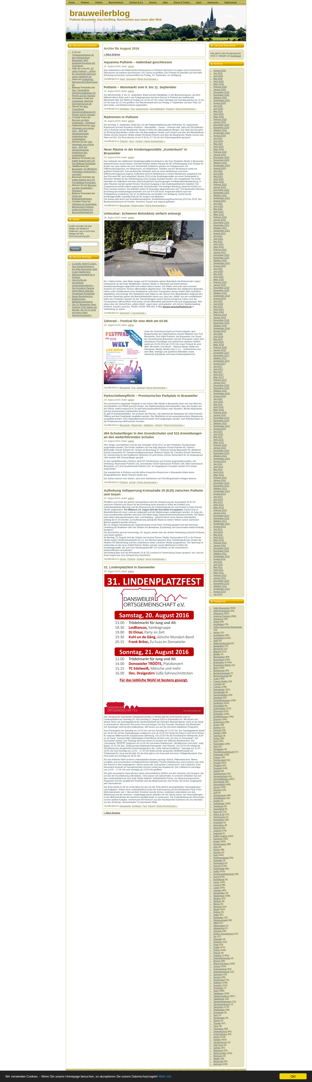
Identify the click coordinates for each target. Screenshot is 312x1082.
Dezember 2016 (221, 385)
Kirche (216, 849)
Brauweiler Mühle (222, 665)
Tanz (215, 1015)
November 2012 (221, 518)
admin (131, 66)
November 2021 (221, 225)
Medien (217, 898)
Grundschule (219, 795)
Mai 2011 (217, 567)
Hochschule (219, 817)
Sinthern (217, 982)
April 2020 (218, 277)
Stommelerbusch (221, 1004)
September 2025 (221, 100)
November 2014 (221, 453)
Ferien (216, 738)
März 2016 (218, 410)
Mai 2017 (218, 372)
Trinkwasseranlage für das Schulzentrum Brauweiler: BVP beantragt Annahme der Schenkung (83, 60)
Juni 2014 (218, 467)
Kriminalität (218, 868)
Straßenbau (219, 1010)
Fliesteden (218, 749)
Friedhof (217, 765)
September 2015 (221, 426)
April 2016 (218, 407)
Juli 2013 (217, 496)
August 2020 (219, 266)
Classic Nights (220, 681)
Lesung (217, 885)
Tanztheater (219, 1018)
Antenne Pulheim (221, 616)
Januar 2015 (219, 448)
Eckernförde (219, 708)
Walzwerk (218, 1050)
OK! (293, 1076)
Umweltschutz (220, 1031)
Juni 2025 (218, 108)
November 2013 (221, 486)
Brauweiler (125, 205)
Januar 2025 (219, 122)
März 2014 (218, 475)
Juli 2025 (217, 106)
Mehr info (165, 1076)
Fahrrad (217, 730)
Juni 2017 (218, 369)
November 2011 (221, 551)
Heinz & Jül (219, 814)
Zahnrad (140, 387)
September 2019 (221, 296)
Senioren (217, 974)
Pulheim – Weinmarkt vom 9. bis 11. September (140, 87)
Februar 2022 (220, 217)
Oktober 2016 (220, 391)
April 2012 (218, 537)
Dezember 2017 (221, 353)
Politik (216, 947)
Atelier (216, 632)
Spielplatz (218, 988)
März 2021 (218, 247)
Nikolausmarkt (220, 920)
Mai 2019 (218, 306)
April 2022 (218, 211)
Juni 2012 (218, 532)
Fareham (217, 735)
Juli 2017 (217, 366)
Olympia (217, 931)
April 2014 (218, 472)
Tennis (216, 1020)
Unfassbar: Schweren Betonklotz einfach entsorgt (142, 213)
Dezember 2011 (221, 548)
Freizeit (151, 806)
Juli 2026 (217, 73)
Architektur (218, 624)
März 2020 (218, 279)
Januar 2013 (219, 513)
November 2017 (221, 355)
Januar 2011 (219, 578)
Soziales (217, 985)
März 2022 (218, 214)
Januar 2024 (219, 154)
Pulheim (170, 109)
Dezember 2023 (221, 157)
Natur (216, 915)
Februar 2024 (220, 152)
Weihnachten (219, 1053)
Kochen (217, 852)
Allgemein (218, 613)
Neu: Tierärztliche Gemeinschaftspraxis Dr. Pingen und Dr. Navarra (84, 93)
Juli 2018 (217, 334)
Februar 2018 (220, 347)
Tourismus (218, 1029)
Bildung (217, 651)
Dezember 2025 (221, 92)
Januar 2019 (219, 317)
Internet (217, 828)
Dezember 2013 (221, 483)
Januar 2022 (219, 220)
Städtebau (148, 425)
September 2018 (221, 328)
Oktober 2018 (220, 325)
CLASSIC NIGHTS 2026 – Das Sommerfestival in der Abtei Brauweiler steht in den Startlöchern (85, 268)
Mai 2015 (218, 437)
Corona (217, 687)
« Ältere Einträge (112, 54)
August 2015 (219, 429)
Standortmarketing (222, 1001)
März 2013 (218, 507)
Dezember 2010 (221, 581)
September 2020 (221, 263)
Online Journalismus (223, 934)
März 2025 (218, 116)
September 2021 (221, 230)
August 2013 (219, 494)
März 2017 (218, 377)
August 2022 (219, 201)
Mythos (216, 912)
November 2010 (221, 583)
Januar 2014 (219, 480)
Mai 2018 (218, 339)
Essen (216, 725)
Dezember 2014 (221, 450)
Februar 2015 (220, 445)
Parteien (217, 942)
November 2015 (221, 420)
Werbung (217, 1056)
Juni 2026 (218, 76)
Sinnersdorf (219, 980)
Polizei (216, 950)
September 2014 (221, 458)
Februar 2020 (220, 282)
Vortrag (216, 1048)
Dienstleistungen (221, 700)
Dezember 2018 (221, 320)
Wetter (216, 1058)
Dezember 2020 (221, 255)
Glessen (217, 790)
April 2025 (218, 114)
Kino (215, 847)
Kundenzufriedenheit (223, 874)
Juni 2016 (218, 401)
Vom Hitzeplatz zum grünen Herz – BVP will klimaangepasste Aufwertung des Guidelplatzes (83, 132)
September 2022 (221, 198)
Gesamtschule (220, 776)
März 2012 (218, 540)
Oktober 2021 (220, 228)
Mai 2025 (218, 111)
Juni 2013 (218, 499)
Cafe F (216, 678)
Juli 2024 (217, 138)
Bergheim (218, 649)
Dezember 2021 (221, 222)
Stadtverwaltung (221, 996)
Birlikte (216, 654)
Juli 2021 (217, 236)
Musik (216, 909)
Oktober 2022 (220, 195)
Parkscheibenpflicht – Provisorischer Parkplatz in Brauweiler (151, 396)
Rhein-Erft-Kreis (221, 963)
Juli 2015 (217, 431)
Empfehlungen (220, 716)
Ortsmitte (217, 939)
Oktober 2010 (220, 586)
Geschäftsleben (157, 109)
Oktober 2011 (220, 553)
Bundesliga (219, 670)
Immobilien (218, 820)
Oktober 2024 (220, 130)
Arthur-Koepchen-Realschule (227, 627)
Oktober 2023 (220, 163)
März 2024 (218, 149)
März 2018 (218, 344)
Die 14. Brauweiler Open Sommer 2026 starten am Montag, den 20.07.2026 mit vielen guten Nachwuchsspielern (84, 310)
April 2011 (218, 570)
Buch (215, 668)
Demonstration (220, 695)
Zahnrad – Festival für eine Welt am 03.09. (136, 321)
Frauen (216, 757)
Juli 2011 (217, 562)
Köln (215, 855)
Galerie (217, 771)
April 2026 (218, 81)
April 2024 (218, 146)
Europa (217, 727)
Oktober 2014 (220, 456)
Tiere (215, 1026)
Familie (217, 733)
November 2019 (221, 290)
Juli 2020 (217, 268)
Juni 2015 (218, 434)
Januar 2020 (219, 285)
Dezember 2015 (221, 418)
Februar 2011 (220, 575)
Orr (214, 936)
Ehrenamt (218, 711)
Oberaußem (219, 925)
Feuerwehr (218, 744)
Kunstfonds (218, 879)
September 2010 (221, 589)
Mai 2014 (218, 469)
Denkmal (217, 697)
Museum (217, 906)
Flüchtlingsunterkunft (223, 752)
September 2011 (221, 556)
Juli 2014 (217, 464)
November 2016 (221, 388)
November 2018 (221, 323)
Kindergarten (137, 205)
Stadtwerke (218, 999)
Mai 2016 (218, 404)
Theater (217, 1023)
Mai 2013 (218, 502)
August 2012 (219, 526)
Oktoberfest (219, 928)
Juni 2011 (218, 564)
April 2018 (218, 342)
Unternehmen (220, 1034)
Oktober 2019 (220, 293)
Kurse (216, 882)
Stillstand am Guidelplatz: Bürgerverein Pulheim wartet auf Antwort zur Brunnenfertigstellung (84, 208)
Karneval (217, 839)
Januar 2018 (219, 350)
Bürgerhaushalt (221, 676)
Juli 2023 (217, 171)
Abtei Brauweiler (221, 608)
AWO (215, 640)
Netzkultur (218, 917)
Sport (122, 79)
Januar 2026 (219, 89)
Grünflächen (219, 798)
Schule (132, 482)
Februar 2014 (220, 477)
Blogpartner (219, 657)
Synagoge (218, 1012)
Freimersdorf (219, 760)
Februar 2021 (220, 249)
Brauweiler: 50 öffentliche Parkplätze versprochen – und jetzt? (84, 172)
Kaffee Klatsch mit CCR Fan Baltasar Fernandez (84, 162)
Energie (217, 719)
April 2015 (218, 439)
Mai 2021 (218, 241)
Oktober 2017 (220, 358)
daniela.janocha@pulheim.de (177, 306)
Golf (215, 792)
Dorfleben (124, 109)
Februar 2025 (220, 119)
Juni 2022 (218, 206)
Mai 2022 (218, 209)
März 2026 (218, 84)
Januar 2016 (219, 415)
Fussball (217, 768)
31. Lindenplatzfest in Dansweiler (129, 567)
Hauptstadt (218, 809)
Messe (216, 904)
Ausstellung (219, 638)
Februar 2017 (220, 380)
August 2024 (219, 135)
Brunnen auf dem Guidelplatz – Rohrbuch (83, 121)
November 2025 (221, 95)
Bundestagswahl (221, 673)
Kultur (216, 871)
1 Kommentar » (138, 313)
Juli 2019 (217, 301)
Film (215, 746)
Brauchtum (218, 659)
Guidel (216, 801)
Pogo (216, 944)
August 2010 (219, 591)
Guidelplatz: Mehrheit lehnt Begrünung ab (85, 82)
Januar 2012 (219, 545)
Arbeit (216, 621)
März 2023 (218, 182)
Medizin (217, 901)
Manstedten (219, 893)
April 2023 (218, 179)
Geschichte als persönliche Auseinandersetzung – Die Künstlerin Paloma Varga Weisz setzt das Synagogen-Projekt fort (83, 287)
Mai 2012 (218, 534)
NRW (216, 923)
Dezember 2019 (221, 287)
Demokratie (219, 692)
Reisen (216, 961)
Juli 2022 (217, 203)
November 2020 (221, 258)
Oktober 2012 (220, 521)
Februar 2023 (220, 184)
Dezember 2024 (221, 125)
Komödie (217, 860)
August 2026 (219, 70)
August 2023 (219, 168)
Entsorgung (219, 722)
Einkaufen (218, 714)
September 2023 (221, 165)
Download (236, 56)
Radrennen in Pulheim (121, 117)
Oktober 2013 (220, 488)
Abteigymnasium (221, 611)
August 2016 (219, 396)
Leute (216, 887)
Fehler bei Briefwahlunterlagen (82, 197)
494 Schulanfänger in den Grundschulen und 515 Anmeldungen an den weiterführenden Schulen (153, 435)
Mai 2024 (218, 144)
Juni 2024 (218, 141)
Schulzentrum (220, 969)
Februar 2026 (220, 87)
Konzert (217, 866)
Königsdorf (218, 863)
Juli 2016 (217, 399)
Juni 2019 (218, 304)
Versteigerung (220, 1042)
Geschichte (218, 782)
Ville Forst (218, 1045)
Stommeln (131, 79)
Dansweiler (125, 806)
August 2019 (219, 298)
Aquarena (218, 619)
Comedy (217, 684)
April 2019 (218, 309)
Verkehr (139, 141)
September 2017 (221, 361)
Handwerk (218, 806)
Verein (216, 1037)
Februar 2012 (220, 543)
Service (217, 977)
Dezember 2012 (221, 515)
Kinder (216, 841)
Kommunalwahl (221, 858)
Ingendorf (218, 822)
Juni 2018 (218, 336)
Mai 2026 (218, 78)
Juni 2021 (218, 239)
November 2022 (221, 192)
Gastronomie (142, 109)
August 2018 (219, 331)
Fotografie (218, 754)
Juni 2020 (218, 271)
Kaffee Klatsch (220, 836)
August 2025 (219, 103)
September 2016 (221, 393)
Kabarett (217, 833)
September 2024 (221, 133)
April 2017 (218, 374)
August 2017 (219, 363)
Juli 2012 (217, 529)
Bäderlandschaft (221, 643)
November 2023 (221, 160)
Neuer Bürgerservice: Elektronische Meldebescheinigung (82, 299)
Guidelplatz (219, 803)
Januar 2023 (219, 187)
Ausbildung (219, 635)
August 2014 (219, 461)
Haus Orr (217, 811)
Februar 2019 (220, 315)
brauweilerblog (100, 13)
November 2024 (221, 127)
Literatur (217, 890)
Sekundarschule (221, 972)
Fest (133, 109)
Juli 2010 (217, 594)
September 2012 (221, 524)
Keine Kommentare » (148, 79)
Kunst (216, 877)
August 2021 (219, 233)
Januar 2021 (219, 252)
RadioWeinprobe (221, 958)
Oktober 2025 (220, 97)
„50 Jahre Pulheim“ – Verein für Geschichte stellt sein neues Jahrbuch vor (84, 72)
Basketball (218, 646)
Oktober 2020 (220, 260)
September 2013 (221, 491)
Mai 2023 (218, 176)
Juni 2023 (218, 173)
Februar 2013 (220, 510)
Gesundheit (219, 784)
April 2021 (218, 244)
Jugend (217, 830)
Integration (218, 825)
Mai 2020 (218, 274)
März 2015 (218, 442)
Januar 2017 (219, 382)
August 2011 (219, 559)
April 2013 (218, 505)
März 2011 (218, 572)
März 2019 (218, 312)
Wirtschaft (218, 1061)
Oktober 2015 (220, 423)
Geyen (123, 559)
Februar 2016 (220, 412)
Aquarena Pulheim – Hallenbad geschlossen (138, 62)
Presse (216, 953)
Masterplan (136, 425)
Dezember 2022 (221, 190)
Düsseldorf (218, 706)
